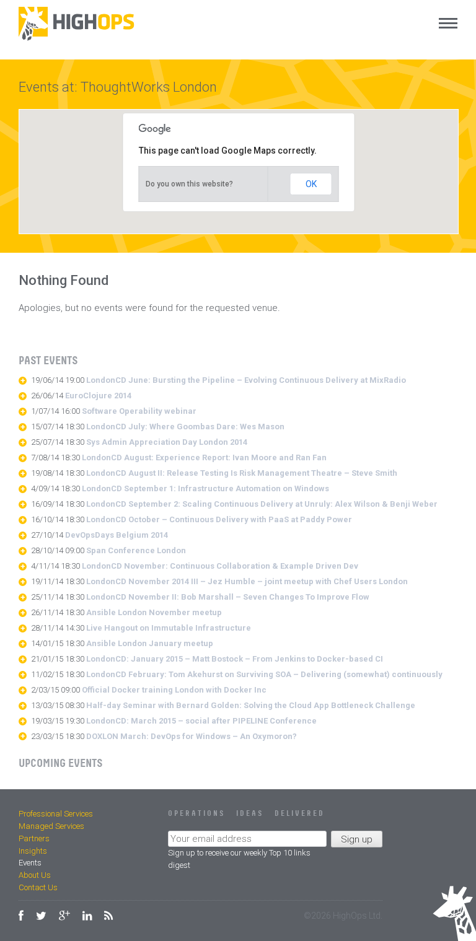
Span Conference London (136, 550)
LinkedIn (87, 915)
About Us (35, 875)
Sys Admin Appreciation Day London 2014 (166, 442)
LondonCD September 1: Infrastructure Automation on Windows (205, 488)
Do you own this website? (189, 184)
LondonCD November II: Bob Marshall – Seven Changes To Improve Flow (227, 597)
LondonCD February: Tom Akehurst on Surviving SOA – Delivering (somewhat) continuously (264, 674)
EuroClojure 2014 (98, 395)
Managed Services (51, 826)
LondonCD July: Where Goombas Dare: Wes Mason (185, 426)
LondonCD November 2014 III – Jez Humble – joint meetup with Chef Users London (247, 581)
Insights (33, 851)
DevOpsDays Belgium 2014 (116, 535)
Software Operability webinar (139, 411)
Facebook (21, 915)
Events (30, 862)
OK (311, 184)
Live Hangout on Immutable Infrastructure (168, 627)
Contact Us (38, 887)
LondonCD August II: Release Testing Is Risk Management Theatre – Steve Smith (241, 473)
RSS (108, 915)
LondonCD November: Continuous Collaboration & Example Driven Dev (220, 566)
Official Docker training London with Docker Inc (174, 689)
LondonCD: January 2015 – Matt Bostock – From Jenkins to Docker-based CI (234, 658)
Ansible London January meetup (149, 643)
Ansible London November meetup (154, 612)
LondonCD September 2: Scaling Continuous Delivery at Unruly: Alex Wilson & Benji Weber (262, 504)
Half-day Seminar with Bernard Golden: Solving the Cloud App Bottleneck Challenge (250, 705)
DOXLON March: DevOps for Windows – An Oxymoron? (191, 736)
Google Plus (64, 915)
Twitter (41, 915)
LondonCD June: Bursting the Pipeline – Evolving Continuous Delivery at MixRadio (246, 380)
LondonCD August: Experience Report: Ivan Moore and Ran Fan (204, 457)
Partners (34, 838)
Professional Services (56, 813)
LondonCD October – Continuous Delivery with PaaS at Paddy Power (219, 519)
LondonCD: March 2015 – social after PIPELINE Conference (201, 720)
